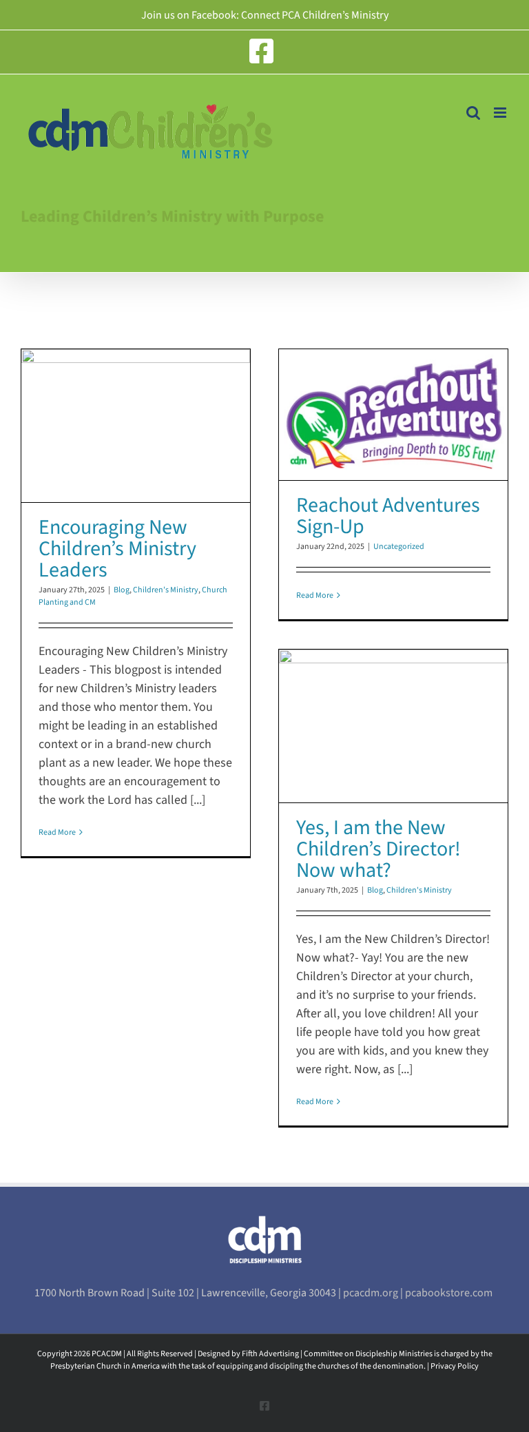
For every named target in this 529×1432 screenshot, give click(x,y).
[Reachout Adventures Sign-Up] (393, 414)
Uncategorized (398, 546)
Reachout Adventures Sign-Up (388, 515)
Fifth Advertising (270, 1354)
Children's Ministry (165, 590)
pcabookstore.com (450, 1292)
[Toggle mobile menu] (501, 112)
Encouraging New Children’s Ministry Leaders (117, 548)
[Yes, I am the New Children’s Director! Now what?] (393, 726)
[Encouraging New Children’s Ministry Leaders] (135, 425)
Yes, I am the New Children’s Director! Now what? (378, 849)
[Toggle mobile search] (473, 112)
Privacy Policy (455, 1366)
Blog (121, 590)
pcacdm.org (371, 1292)
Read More (57, 832)
